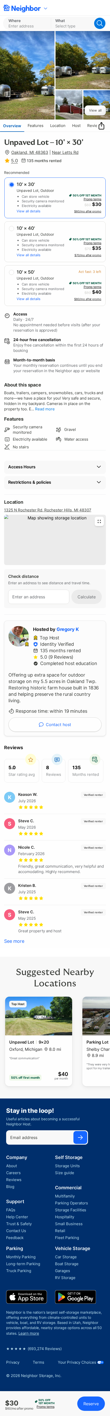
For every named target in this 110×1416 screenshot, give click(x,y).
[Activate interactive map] (55, 540)
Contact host (58, 724)
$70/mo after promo (87, 255)
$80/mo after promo (87, 299)
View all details (28, 211)
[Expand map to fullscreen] (99, 521)
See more (14, 941)
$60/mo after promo (87, 211)
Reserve (91, 1403)
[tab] (12, 126)
